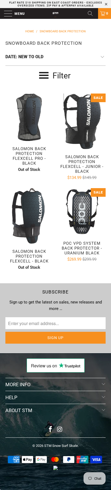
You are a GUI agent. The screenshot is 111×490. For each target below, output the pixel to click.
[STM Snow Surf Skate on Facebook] (51, 430)
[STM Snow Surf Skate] (55, 13)
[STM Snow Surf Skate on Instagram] (60, 430)
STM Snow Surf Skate (61, 446)
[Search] (92, 13)
